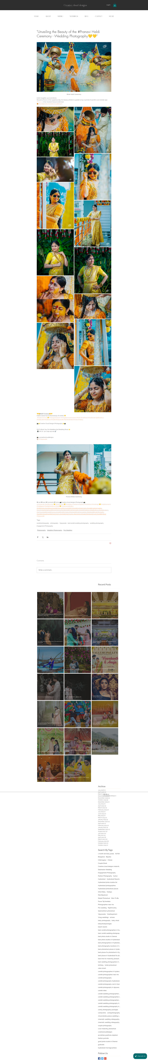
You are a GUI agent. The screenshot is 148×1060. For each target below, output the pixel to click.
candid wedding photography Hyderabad (109, 1003)
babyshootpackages (105, 923)
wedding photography (97, 523)
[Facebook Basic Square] (99, 1058)
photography (54, 523)
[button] (114, 5)
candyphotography (113, 1013)
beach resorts (102, 927)
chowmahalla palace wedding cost (109, 1016)
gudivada (101, 1044)
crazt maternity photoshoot (107, 1028)
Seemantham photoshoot (106, 911)
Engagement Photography (45, 526)
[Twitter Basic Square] (102, 1058)
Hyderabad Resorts (113, 879)
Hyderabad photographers (107, 885)
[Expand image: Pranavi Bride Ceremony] (71, 134)
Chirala (110, 860)
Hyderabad (102, 879)
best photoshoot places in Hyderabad (109, 949)
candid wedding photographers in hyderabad (109, 997)
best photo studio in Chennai (107, 936)
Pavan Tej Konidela (104, 901)
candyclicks (102, 1013)
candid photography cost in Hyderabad (109, 984)
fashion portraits (103, 1038)
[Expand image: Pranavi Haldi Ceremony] (71, 109)
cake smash (102, 968)
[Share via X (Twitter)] (43, 537)
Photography (41, 530)
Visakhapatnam (112, 914)
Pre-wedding (102, 908)
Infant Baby (102, 892)
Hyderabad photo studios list (107, 882)
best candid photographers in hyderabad (109, 930)
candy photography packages (108, 1009)
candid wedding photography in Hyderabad (109, 1006)
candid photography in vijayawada (109, 987)
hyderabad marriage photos (107, 1048)
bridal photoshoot (110, 965)
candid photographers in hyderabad (109, 971)
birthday (101, 965)
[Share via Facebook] (38, 537)
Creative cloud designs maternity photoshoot (109, 866)
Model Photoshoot (104, 898)
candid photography (43, 523)
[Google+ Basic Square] (105, 1058)
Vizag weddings (103, 917)
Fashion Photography (105, 876)
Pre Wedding (68, 530)
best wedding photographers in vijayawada (109, 962)
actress (112, 917)
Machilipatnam (103, 895)
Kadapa (109, 892)
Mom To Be (115, 898)
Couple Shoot (102, 863)
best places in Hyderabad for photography (109, 955)
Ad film (117, 853)
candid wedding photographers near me (109, 1000)
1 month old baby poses (106, 853)
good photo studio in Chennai (107, 1041)
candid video (102, 990)
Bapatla (108, 857)
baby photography (104, 920)
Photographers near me (106, 904)
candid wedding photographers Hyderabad (109, 994)
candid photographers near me (108, 974)
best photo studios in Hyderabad (109, 939)
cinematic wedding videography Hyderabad (109, 1019)
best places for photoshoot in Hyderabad (109, 952)
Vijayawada (63, 523)
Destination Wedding (105, 869)
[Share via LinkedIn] (48, 537)
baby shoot (115, 920)
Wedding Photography (54, 530)
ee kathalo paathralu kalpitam (108, 1035)
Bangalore (101, 857)
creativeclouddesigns (105, 1032)
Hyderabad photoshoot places (108, 888)
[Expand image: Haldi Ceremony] (71, 159)
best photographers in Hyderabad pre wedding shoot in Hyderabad (109, 943)
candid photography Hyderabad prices (109, 981)
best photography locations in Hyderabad (109, 946)
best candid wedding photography (78, 523)
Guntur (115, 876)
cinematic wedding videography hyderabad (109, 1022)
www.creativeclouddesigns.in (109, 795)
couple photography (105, 1025)
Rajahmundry (112, 908)
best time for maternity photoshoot (109, 958)
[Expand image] (71, 185)
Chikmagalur (102, 860)
